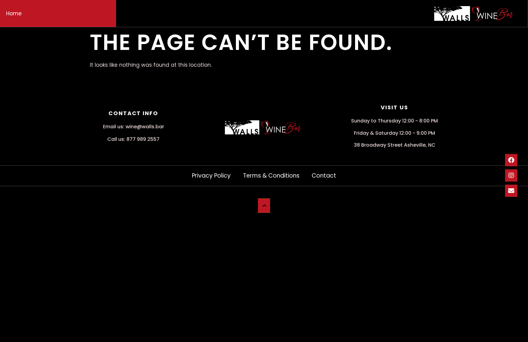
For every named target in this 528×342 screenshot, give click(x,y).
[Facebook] (511, 160)
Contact (324, 175)
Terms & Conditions (271, 175)
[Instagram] (511, 175)
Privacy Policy (211, 175)
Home (14, 13)
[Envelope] (511, 191)
